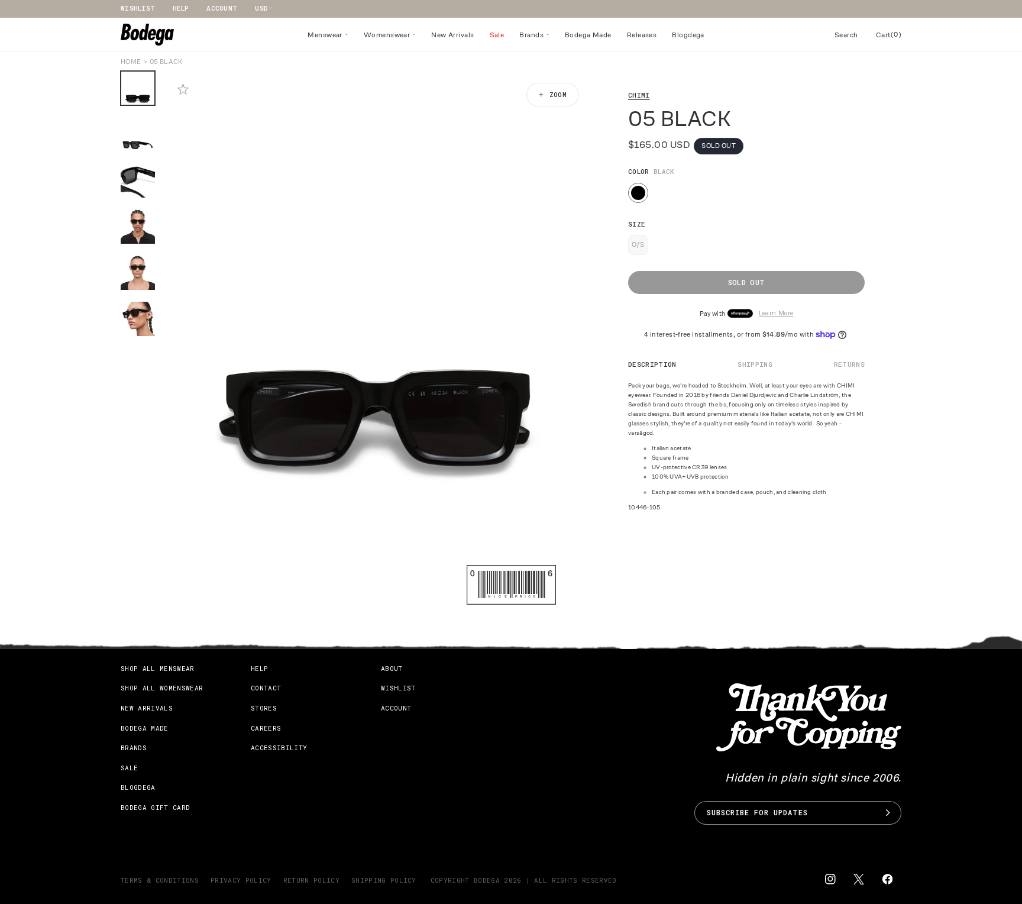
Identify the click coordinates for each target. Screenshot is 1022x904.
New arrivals (147, 707)
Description (652, 364)
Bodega (487, 880)
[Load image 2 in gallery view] (138, 134)
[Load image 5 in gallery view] (138, 273)
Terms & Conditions (160, 880)
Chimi (639, 95)
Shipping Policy (383, 880)
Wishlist (138, 8)
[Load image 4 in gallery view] (138, 226)
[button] (328, 35)
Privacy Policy (241, 880)
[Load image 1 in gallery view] (138, 88)
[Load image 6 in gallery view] (138, 319)
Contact (266, 687)
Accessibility (279, 747)
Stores (264, 707)
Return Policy (311, 880)
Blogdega (138, 787)
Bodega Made (145, 728)
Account (221, 8)
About (392, 668)
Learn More (776, 314)
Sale (129, 767)
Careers (266, 728)
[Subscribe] (888, 813)
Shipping (755, 364)
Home (131, 61)
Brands (134, 747)
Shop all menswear (158, 668)
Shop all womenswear (162, 687)
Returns (849, 364)
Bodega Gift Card (155, 807)
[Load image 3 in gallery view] (138, 180)
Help (181, 8)
